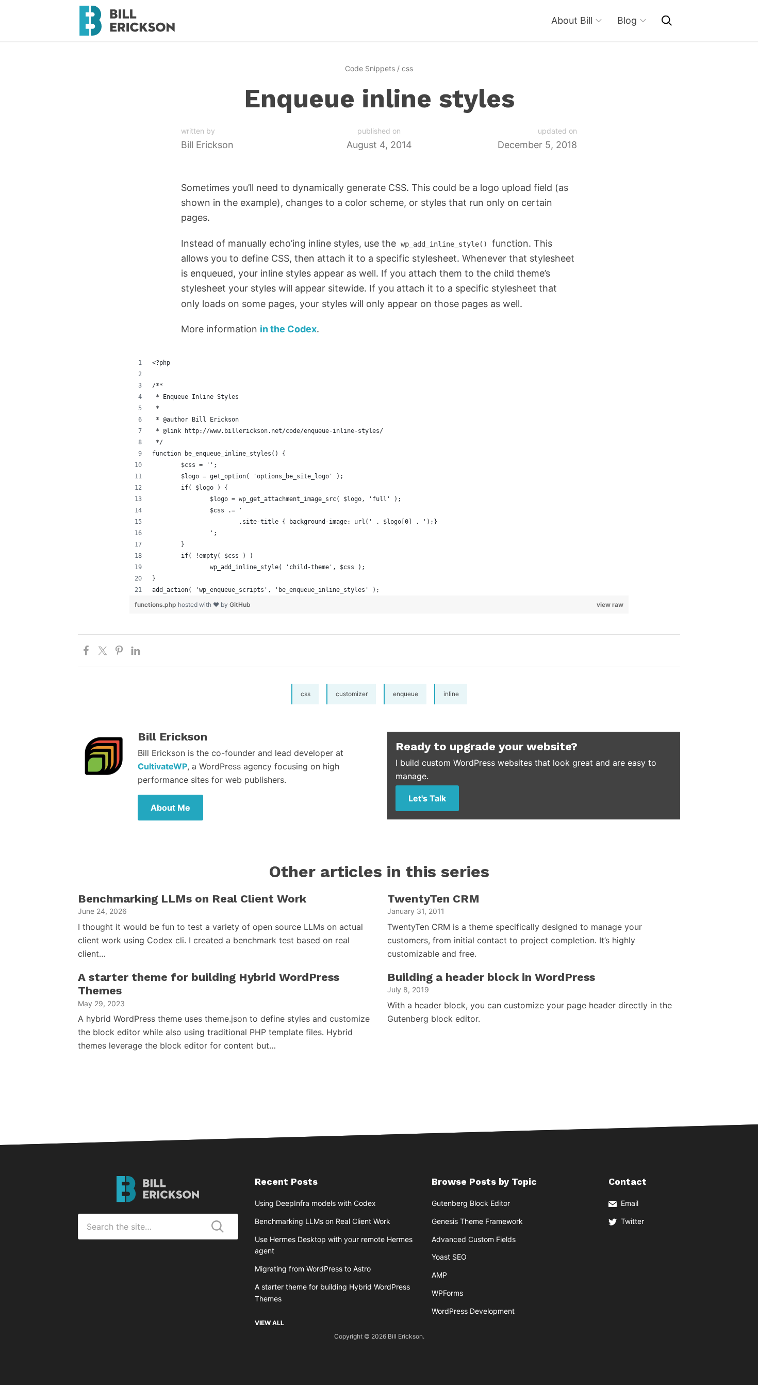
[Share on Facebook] (86, 650)
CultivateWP (162, 766)
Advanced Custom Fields (474, 1239)
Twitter (632, 1221)
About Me (170, 807)
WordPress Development (473, 1311)
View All (269, 1323)
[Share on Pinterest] (119, 650)
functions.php (156, 604)
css (407, 68)
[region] (379, 476)
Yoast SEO (449, 1256)
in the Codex (288, 329)
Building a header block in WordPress (491, 977)
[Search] (666, 20)
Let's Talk (427, 798)
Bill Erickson (127, 21)
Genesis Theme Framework (477, 1221)
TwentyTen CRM (433, 898)
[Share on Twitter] (102, 650)
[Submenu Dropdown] (599, 21)
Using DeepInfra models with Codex (315, 1203)
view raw (610, 604)
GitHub (240, 604)
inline (451, 694)
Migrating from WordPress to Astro (313, 1268)
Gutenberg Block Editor (471, 1203)
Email (629, 1203)
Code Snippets (370, 68)
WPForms (447, 1293)
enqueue (405, 694)
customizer (352, 694)
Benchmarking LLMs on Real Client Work (192, 898)
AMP (439, 1274)
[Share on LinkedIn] (135, 650)
